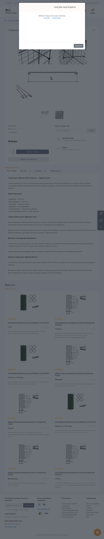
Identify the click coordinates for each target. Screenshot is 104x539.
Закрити (78, 46)
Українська (56, 18)
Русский (47, 18)
